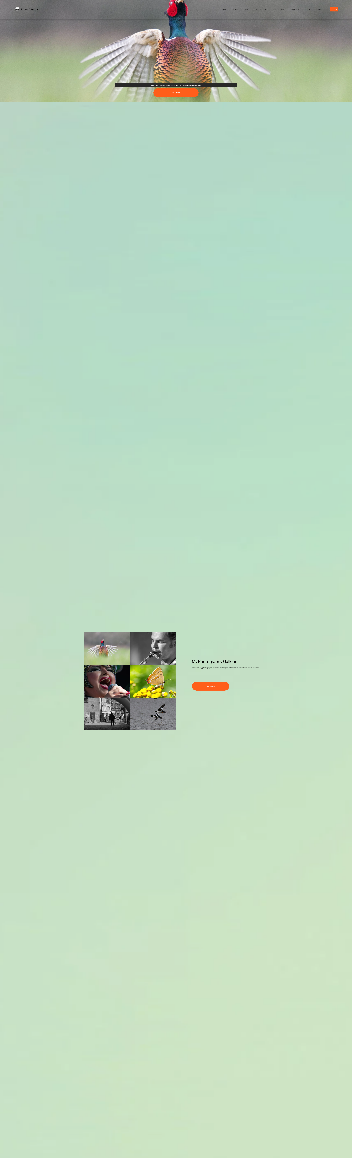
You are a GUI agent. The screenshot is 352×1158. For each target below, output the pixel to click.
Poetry (235, 9)
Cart (334, 9)
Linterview (295, 9)
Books (247, 9)
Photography (261, 9)
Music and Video (278, 9)
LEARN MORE (176, 93)
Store (308, 9)
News (224, 9)
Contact (320, 9)
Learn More (211, 686)
